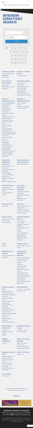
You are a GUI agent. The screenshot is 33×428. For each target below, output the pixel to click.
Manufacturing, (21, 267)
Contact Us (22, 390)
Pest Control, (5, 140)
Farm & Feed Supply (22, 75)
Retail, (11, 368)
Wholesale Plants (6, 222)
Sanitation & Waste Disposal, (7, 332)
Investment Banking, (7, 128)
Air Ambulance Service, (8, 293)
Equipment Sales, (6, 173)
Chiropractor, (5, 310)
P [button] (25, 55)
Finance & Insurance (8, 185)
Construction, (5, 168)
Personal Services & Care (8, 288)
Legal (3, 243)
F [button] (10, 51)
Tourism (19, 247)
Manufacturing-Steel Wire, (24, 276)
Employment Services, (7, 120)
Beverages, (24, 343)
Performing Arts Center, (8, 86)
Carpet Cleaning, (6, 308)
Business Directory (10, 388)
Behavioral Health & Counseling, (7, 305)
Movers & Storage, (7, 130)
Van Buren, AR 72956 (16, 413)
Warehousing (20, 283)
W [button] (15, 62)
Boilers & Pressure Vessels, (24, 257)
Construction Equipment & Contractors (6, 162)
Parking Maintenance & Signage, (8, 179)
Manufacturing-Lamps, (23, 274)
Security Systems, (6, 147)
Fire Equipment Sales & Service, (23, 228)
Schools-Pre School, (22, 198)
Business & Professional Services (8, 100)
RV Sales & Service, (22, 90)
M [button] (15, 55)
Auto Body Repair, (21, 83)
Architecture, (5, 106)
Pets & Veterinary (22, 287)
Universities (20, 200)
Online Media (5, 77)
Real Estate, (20, 330)
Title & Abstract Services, (8, 151)
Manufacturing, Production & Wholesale (21, 253)
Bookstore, (10, 356)
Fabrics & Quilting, (7, 358)
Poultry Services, (21, 279)
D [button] (22, 48)
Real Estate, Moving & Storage (24, 327)
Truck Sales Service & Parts (24, 95)
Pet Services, (20, 289)
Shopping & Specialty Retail (8, 353)
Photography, (5, 142)
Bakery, (19, 343)
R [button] (15, 59)
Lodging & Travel (22, 243)
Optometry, (5, 317)
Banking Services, (6, 187)
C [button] (18, 48)
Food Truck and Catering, (23, 346)
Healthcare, (20, 209)
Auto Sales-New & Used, (23, 86)
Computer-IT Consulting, (23, 106)
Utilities (4, 335)
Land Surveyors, (6, 176)
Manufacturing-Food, (22, 273)
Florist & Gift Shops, (7, 363)
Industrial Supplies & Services (23, 218)
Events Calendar (20, 388)
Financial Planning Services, (6, 126)
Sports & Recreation (23, 352)
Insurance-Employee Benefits (7, 193)
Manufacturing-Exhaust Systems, (23, 270)
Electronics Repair (21, 108)
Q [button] (12, 59)
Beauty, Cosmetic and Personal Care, (7, 302)
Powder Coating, (21, 281)
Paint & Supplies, (21, 234)
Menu (3, 2)
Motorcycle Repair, (22, 88)
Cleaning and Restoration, (8, 255)
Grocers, (4, 365)
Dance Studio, (5, 85)
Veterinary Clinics (21, 291)
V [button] (12, 62)
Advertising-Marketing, (8, 73)
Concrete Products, (7, 166)
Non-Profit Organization (23, 164)
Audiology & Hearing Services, (7, 299)
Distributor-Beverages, (23, 259)
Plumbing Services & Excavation (22, 239)
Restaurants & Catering (23, 348)
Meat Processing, (21, 278)
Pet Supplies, (27, 289)
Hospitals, (26, 209)
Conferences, (5, 111)
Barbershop (5, 206)
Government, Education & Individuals (21, 187)
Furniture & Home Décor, (8, 219)
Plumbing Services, (21, 236)
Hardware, (10, 365)
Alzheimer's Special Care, (23, 206)
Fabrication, (20, 264)
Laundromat (5, 257)
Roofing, (4, 181)
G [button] (14, 51)
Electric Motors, (21, 221)
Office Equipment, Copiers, (9, 132)
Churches (4, 343)
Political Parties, (6, 144)
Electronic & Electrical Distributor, (22, 225)
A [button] (12, 48)
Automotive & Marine (23, 81)
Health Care (20, 204)
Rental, (26, 330)
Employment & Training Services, (8, 114)
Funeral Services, (6, 311)
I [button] (20, 51)
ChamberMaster (14, 421)
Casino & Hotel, (21, 345)
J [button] (23, 51)
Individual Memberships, (23, 195)
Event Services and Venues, (7, 122)
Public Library (5, 88)
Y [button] (22, 62)
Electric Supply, (21, 222)
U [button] (25, 59)
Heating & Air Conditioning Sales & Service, (9, 314)
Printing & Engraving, (7, 146)
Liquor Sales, (5, 366)
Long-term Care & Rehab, (23, 211)
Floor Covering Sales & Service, (8, 360)
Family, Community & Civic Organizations (23, 161)
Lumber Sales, (5, 368)
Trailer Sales (5, 370)
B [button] (15, 48)
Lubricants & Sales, (22, 266)
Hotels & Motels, (25, 245)
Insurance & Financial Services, (7, 190)
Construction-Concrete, (8, 169)
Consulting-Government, (23, 191)
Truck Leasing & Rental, (23, 93)
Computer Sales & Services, (21, 104)
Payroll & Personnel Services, (7, 138)
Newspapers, (5, 75)
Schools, (19, 196)
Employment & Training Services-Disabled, (8, 117)
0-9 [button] (6, 48)
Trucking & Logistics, (7, 152)
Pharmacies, (5, 320)
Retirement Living (21, 213)
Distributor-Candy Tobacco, (21, 262)
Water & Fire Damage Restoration (7, 155)
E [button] (25, 48)
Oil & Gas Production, (22, 233)
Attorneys (4, 245)
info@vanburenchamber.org (21, 414)
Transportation (6, 374)
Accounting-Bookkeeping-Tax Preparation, (8, 104)
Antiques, (4, 356)
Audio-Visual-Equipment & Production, (9, 295)
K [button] (26, 51)
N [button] (18, 55)
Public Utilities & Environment (7, 327)
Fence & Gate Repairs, (8, 174)
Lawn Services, (6, 220)
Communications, (6, 110)
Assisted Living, (21, 207)
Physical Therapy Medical (8, 322)
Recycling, (4, 330)
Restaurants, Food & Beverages (23, 340)
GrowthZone (21, 419)
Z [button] (25, 62)
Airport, (19, 245)
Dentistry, (11, 310)
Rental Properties (21, 331)
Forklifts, (19, 231)
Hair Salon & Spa (7, 204)
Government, (20, 193)
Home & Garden (7, 217)
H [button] (17, 51)
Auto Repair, (20, 84)
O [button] (22, 55)
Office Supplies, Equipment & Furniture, (9, 134)
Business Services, (6, 108)
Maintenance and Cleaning (7, 252)
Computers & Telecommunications (23, 100)
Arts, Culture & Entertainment (6, 82)
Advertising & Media (8, 71)
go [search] (17, 41)
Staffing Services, (6, 149)
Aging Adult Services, (7, 291)
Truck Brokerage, (21, 91)
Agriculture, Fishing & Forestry (23, 72)
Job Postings (15, 390)
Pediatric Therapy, (7, 318)
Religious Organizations (6, 340)
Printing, (28, 281)
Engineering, (5, 171)
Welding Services (11, 181)
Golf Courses (20, 354)
